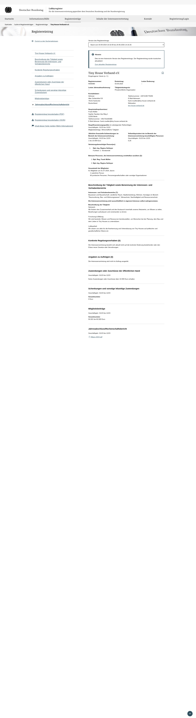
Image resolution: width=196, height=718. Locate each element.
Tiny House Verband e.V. (45, 53)
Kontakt (148, 18)
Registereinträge (73, 18)
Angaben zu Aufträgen (44, 76)
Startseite (9, 18)
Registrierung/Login (179, 18)
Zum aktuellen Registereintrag (105, 64)
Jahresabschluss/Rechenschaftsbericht (52, 105)
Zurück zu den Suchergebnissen (46, 41)
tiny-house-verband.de (136, 105)
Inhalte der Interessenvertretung (112, 18)
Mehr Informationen (64, 126)
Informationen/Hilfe (39, 18)
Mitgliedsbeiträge (42, 99)
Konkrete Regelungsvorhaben (47, 70)
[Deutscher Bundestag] (25, 10)
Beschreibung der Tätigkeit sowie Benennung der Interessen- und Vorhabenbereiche (49, 61)
